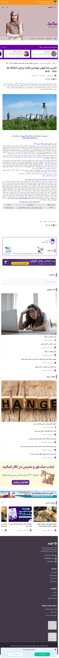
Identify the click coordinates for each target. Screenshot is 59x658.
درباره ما (55, 592)
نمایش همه (4, 47)
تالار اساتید (54, 572)
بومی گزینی (40, 157)
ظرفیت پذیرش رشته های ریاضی (22, 157)
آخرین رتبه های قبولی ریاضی (49, 176)
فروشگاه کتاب (53, 581)
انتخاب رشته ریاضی (45, 146)
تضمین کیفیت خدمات (51, 615)
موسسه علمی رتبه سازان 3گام (20, 646)
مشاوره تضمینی (16, 654)
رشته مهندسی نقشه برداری (50, 160)
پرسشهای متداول (52, 598)
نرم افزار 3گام (42, 654)
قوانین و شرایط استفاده (51, 609)
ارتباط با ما (54, 595)
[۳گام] (51, 7)
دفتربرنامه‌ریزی (53, 575)
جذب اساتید (53, 612)
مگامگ (54, 63)
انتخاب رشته (53, 578)
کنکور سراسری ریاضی (45, 63)
